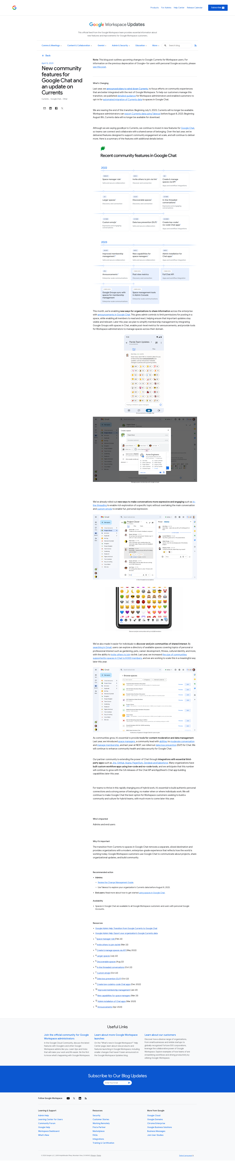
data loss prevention (166, 745)
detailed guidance (127, 96)
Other (65, 99)
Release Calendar (195, 7)
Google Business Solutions (159, 1127)
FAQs (95, 1135)
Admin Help (43, 1115)
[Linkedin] (80, 1098)
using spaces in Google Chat (152, 893)
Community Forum (46, 1123)
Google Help (44, 1127)
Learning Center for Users (50, 1119)
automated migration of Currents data (122, 99)
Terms (99, 1155)
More (155, 45)
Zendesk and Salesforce (156, 763)
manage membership (108, 745)
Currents (45, 99)
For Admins (166, 7)
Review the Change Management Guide (115, 882)
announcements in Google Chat (114, 314)
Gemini (102, 45)
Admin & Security (121, 45)
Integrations (98, 1139)
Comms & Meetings (51, 45)
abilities (163, 741)
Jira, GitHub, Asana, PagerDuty (127, 763)
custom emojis (104, 509)
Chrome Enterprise (156, 1123)
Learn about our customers (160, 1034)
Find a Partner (99, 1127)
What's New (43, 1135)
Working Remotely (101, 1123)
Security (96, 1115)
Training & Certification (103, 1143)
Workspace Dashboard (48, 1131)
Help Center (179, 7)
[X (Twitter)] (74, 1098)
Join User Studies (155, 1135)
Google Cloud (153, 1115)
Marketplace (99, 1131)
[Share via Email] (44, 108)
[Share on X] (62, 108)
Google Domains (155, 1119)
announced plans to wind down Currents (127, 88)
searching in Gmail (102, 647)
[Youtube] (68, 1098)
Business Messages (156, 1131)
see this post (99, 67)
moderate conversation (182, 741)
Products (154, 7)
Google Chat (56, 99)
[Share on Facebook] (56, 108)
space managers (126, 741)
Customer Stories (101, 1119)
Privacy (93, 1155)
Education (141, 45)
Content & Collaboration (79, 45)
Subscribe (218, 7)
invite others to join (120, 654)
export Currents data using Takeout (142, 113)
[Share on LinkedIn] (50, 108)
